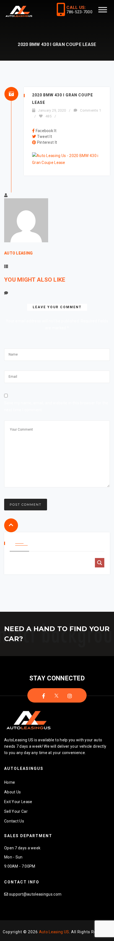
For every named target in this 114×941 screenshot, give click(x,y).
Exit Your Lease (18, 801)
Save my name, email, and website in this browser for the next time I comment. (56, 406)
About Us (12, 792)
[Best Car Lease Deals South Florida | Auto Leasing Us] (19, 12)
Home (9, 782)
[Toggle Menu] (102, 12)
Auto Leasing (18, 253)
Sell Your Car (16, 811)
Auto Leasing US (54, 932)
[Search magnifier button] (99, 562)
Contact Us (14, 821)
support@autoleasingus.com (35, 894)
